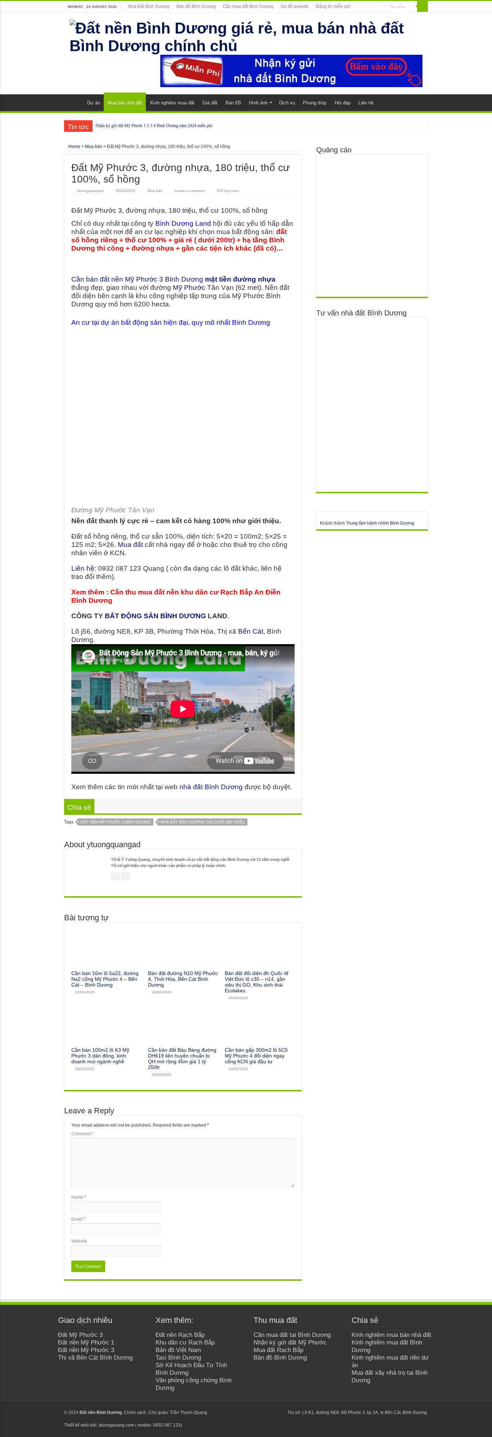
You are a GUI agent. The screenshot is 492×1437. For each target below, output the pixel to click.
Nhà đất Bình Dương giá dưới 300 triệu (203, 822)
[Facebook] (251, 1412)
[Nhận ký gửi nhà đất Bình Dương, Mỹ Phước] (291, 70)
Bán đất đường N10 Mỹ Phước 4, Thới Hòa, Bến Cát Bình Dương (183, 979)
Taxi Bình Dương (178, 1357)
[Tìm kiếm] (422, 6)
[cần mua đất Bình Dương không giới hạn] (372, 225)
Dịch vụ (287, 102)
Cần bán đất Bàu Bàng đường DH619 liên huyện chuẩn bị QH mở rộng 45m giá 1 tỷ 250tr (182, 1058)
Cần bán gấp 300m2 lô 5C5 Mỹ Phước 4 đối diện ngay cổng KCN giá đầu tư (256, 1055)
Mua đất (130, 544)
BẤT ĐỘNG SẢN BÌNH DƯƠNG (155, 616)
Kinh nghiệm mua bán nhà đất (391, 1334)
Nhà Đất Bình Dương (148, 6)
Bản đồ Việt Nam (178, 1349)
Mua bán (93, 146)
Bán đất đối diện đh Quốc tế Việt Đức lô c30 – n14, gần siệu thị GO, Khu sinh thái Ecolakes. (257, 981)
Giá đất (210, 102)
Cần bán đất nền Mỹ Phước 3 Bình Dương (173, 279)
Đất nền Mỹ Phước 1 (86, 1342)
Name (78, 1197)
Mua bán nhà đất (124, 102)
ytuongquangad (90, 191)
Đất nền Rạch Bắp (180, 1334)
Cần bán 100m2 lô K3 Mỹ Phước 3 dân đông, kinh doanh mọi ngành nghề (100, 1055)
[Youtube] (265, 1412)
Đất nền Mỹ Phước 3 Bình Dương (116, 822)
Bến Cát (250, 631)
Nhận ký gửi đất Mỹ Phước (290, 1342)
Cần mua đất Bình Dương (248, 6)
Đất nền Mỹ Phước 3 (86, 1349)
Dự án (93, 102)
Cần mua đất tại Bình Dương (292, 1334)
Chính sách (135, 1412)
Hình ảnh (258, 102)
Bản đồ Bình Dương (196, 6)
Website (79, 1241)
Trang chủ (73, 101)
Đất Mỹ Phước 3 (80, 1334)
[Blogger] (271, 1412)
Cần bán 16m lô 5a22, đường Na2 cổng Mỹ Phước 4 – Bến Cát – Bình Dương (105, 979)
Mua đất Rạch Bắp (278, 1349)
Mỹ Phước (189, 287)
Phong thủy (315, 102)
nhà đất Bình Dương (211, 787)
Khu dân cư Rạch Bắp (185, 1342)
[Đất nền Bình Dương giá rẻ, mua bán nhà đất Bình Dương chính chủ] (246, 35)
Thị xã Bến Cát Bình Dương (95, 1357)
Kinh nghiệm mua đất (172, 102)
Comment (82, 1133)
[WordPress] (278, 1412)
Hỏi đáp (342, 102)
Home (73, 146)
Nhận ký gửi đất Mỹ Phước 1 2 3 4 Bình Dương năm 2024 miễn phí (153, 125)
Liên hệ (366, 102)
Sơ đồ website (295, 6)
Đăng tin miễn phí (333, 6)
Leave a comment (190, 191)
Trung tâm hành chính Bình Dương (380, 523)
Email (78, 1219)
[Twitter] (258, 1412)
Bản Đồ (233, 102)
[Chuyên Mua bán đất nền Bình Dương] (372, 404)
